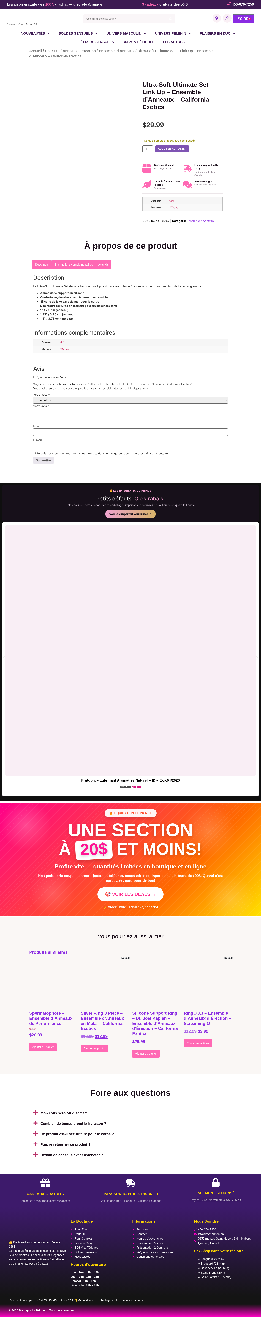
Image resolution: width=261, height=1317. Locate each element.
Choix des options (198, 1043)
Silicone (173, 207)
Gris (171, 200)
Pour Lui (52, 51)
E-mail (37, 439)
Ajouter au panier (172, 148)
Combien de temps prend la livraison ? (73, 1123)
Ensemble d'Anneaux (116, 51)
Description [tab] (42, 264)
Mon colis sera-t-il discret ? (63, 1113)
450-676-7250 (243, 4)
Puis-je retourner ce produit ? (65, 1144)
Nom (36, 426)
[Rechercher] (170, 18)
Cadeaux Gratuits (45, 1194)
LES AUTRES (174, 42)
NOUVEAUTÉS (33, 33)
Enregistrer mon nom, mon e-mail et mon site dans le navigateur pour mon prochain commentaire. (102, 453)
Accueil (35, 51)
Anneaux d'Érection (79, 51)
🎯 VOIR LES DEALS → (130, 894)
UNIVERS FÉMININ (170, 33)
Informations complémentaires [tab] (74, 264)
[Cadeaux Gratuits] (45, 1183)
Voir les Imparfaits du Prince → (130, 514)
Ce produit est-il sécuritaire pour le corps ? (77, 1134)
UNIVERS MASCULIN (123, 33)
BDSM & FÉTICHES (138, 42)
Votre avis (41, 406)
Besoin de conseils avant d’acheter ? (71, 1155)
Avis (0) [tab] (103, 264)
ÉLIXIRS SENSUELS (97, 42)
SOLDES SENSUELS (76, 33)
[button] (4, 658)
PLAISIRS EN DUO (215, 33)
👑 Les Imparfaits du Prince (130, 490)
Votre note (41, 394)
